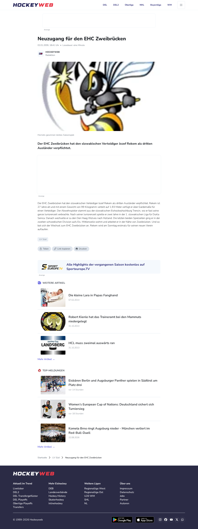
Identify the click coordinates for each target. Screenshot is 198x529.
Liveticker (18, 488)
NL (86, 503)
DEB (51, 488)
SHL (86, 499)
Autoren (124, 503)
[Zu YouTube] (171, 519)
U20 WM (89, 496)
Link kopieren (63, 248)
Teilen (46, 248)
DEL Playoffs (20, 499)
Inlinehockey (55, 503)
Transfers (18, 507)
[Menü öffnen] (181, 5)
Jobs (122, 496)
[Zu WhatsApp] (182, 519)
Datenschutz (127, 492)
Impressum (126, 488)
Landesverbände (58, 492)
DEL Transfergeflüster (25, 496)
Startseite (42, 457)
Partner (124, 499)
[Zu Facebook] (165, 519)
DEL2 (16, 492)
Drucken (83, 248)
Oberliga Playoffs (22, 503)
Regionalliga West (94, 488)
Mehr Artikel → (46, 359)
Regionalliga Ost (93, 492)
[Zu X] (176, 519)
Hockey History (57, 496)
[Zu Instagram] (160, 519)
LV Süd (56, 457)
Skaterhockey (56, 499)
